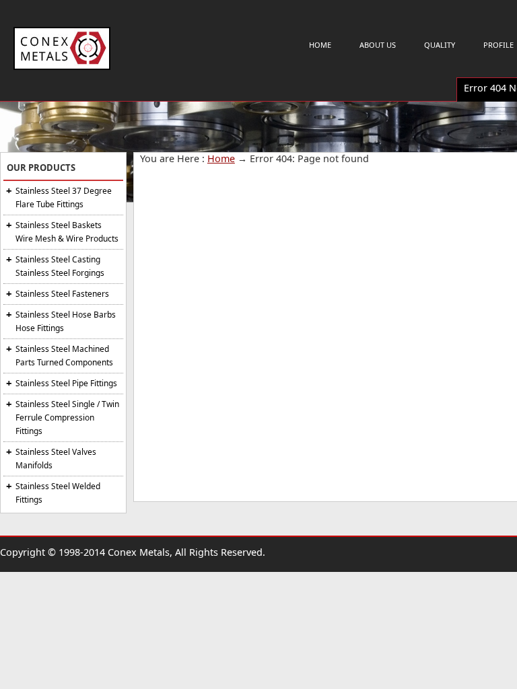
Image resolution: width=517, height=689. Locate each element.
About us (377, 45)
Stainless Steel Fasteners (62, 293)
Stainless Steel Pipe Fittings (66, 383)
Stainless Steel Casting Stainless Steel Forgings (59, 266)
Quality (439, 45)
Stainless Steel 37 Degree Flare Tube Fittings (63, 197)
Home (320, 45)
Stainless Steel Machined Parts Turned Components (64, 355)
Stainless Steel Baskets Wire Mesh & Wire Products (66, 231)
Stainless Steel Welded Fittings (57, 492)
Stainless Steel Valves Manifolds (55, 458)
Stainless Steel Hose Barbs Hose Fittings (65, 321)
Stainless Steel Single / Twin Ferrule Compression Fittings (67, 417)
